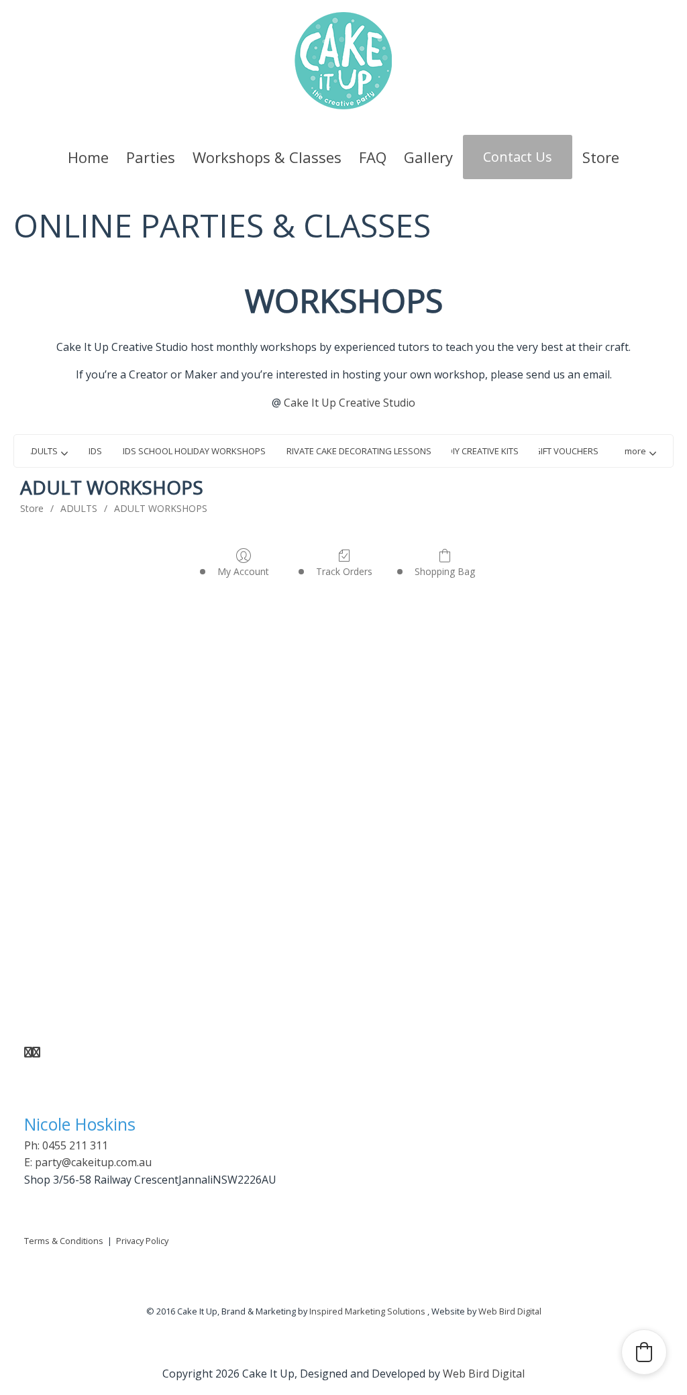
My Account (243, 571)
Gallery (428, 157)
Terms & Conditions (63, 1241)
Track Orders (344, 571)
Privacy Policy (142, 1241)
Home (88, 157)
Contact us (517, 157)
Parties (150, 157)
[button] (639, 451)
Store (600, 157)
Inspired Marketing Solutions (367, 1311)
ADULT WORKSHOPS (160, 508)
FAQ (372, 157)
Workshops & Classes (267, 157)
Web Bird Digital (509, 1311)
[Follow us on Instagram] (36, 1052)
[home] (343, 59)
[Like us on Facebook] (28, 1052)
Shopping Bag (445, 571)
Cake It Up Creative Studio (349, 402)
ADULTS (78, 508)
